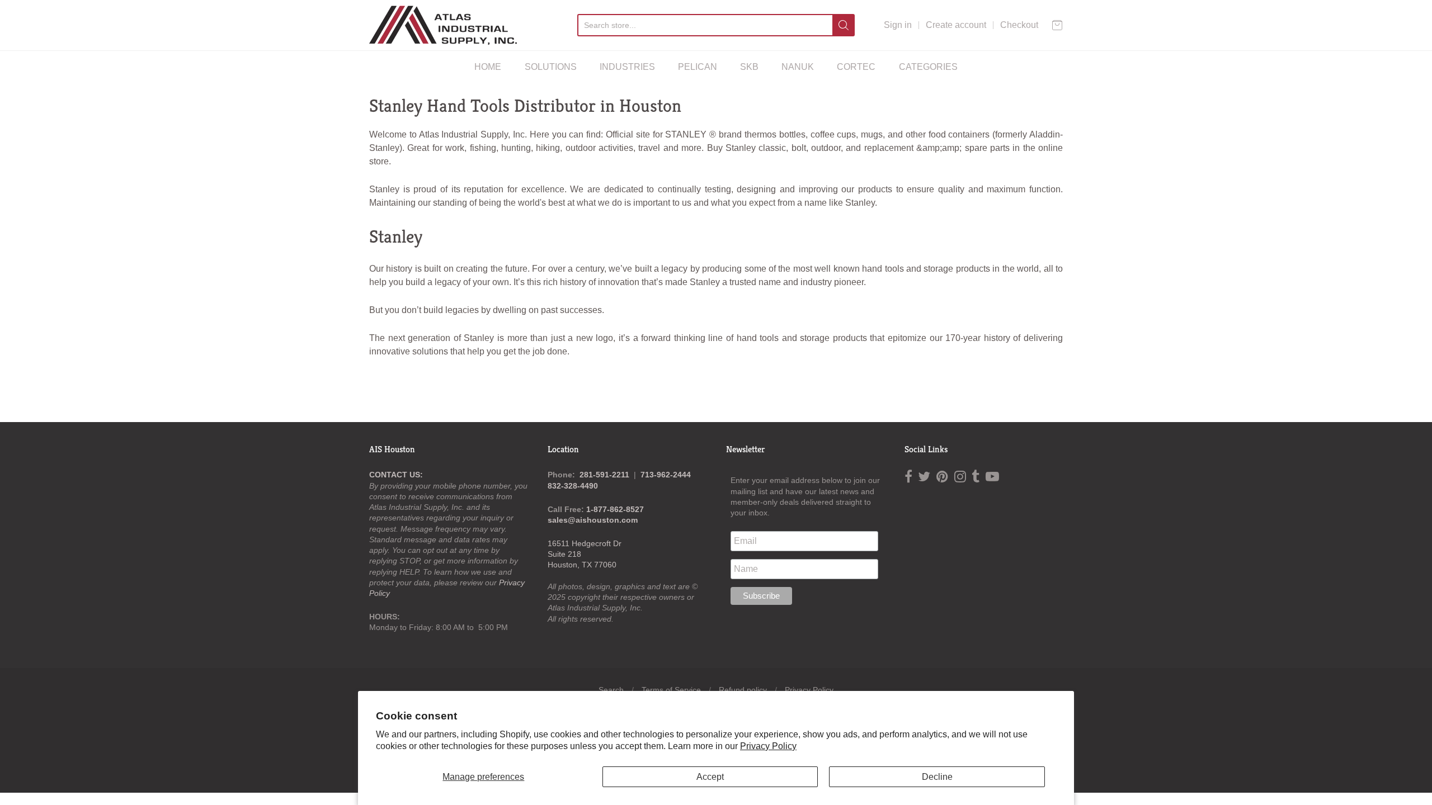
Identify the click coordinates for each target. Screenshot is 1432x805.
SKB (749, 67)
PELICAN (697, 67)
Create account (956, 25)
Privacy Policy (768, 746)
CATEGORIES (928, 67)
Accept (710, 777)
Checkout (1019, 25)
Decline (937, 777)
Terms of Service (671, 689)
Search (611, 689)
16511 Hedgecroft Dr (584, 543)
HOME (487, 67)
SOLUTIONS (551, 67)
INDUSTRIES (627, 67)
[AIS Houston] (443, 25)
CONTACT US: (396, 474)
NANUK (797, 67)
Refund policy (743, 689)
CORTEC (856, 67)
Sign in (898, 25)
